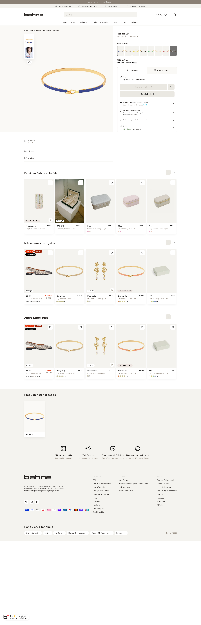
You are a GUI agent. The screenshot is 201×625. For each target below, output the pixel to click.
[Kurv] (175, 15)
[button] (147, 105)
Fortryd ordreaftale (101, 491)
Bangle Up (123, 34)
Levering (134, 70)
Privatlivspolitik (99, 509)
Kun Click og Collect (143, 87)
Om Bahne (123, 480)
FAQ (95, 480)
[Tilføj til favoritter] (171, 87)
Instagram (161, 501)
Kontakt (96, 505)
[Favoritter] (165, 15)
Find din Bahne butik (165, 480)
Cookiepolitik (98, 512)
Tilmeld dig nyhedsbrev (167, 491)
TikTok (159, 505)
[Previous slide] (29, 36)
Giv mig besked (140, 79)
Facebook (161, 498)
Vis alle (173, 50)
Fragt (95, 498)
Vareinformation (126, 491)
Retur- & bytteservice (102, 484)
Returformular (99, 487)
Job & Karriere (125, 487)
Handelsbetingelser (101, 494)
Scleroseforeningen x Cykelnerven (133, 484)
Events (160, 494)
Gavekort (97, 501)
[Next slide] (29, 56)
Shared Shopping (164, 487)
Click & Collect (163, 70)
